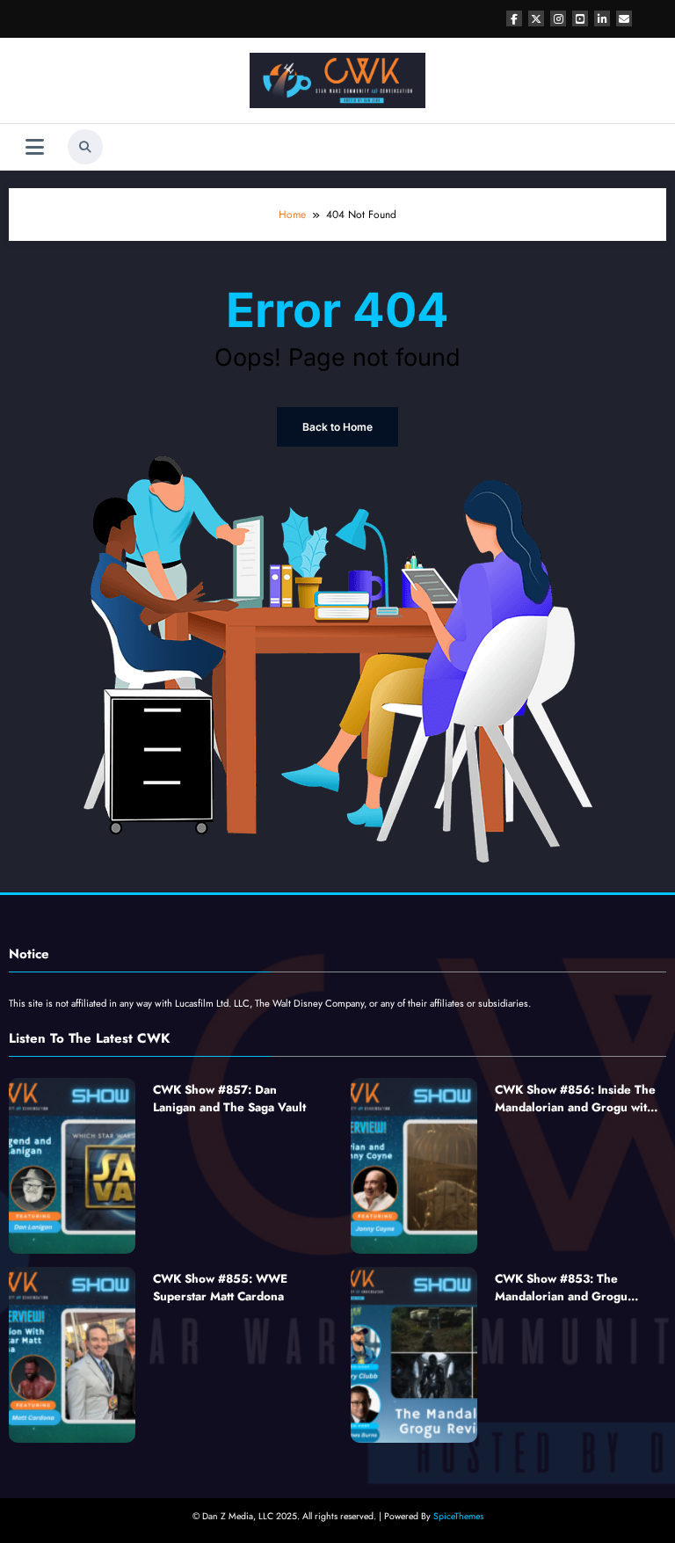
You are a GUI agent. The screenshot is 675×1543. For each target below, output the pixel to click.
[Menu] (34, 147)
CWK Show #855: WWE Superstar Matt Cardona (220, 1287)
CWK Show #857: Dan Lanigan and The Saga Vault (229, 1098)
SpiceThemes (458, 1516)
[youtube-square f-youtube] (580, 18)
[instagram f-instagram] (558, 18)
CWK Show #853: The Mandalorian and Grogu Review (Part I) (561, 1288)
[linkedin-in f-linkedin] (602, 18)
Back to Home (337, 426)
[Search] (85, 147)
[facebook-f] (514, 18)
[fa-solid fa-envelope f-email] (624, 18)
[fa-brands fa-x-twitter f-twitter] (536, 18)
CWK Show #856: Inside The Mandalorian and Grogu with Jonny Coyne (575, 1099)
